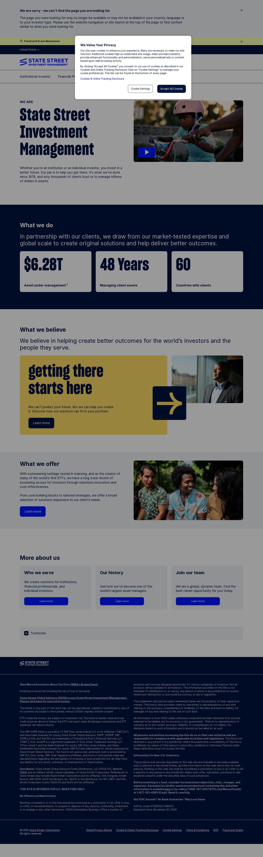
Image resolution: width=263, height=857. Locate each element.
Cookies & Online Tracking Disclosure (102, 78)
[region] (133, 67)
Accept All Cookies (171, 88)
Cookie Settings (140, 88)
